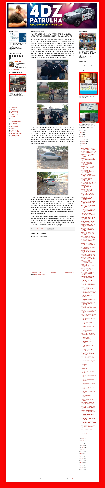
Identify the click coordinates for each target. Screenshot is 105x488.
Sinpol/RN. (14, 123)
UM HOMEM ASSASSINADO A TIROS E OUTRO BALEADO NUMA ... (87, 322)
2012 (81, 469)
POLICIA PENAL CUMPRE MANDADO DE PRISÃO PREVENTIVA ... (86, 269)
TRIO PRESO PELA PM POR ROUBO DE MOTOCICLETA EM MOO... (88, 391)
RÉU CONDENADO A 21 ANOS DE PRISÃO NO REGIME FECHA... (88, 183)
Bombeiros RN (15, 132)
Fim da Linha (14, 109)
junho (82, 440)
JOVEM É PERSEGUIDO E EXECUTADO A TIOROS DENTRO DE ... (87, 349)
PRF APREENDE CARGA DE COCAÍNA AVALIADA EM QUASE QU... (87, 280)
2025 (81, 134)
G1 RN (13, 119)
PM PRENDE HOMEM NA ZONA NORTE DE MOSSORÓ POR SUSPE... (88, 206)
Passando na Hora (16, 111)
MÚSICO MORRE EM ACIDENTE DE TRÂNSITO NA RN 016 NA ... (88, 411)
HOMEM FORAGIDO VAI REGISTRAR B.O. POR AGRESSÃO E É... (86, 163)
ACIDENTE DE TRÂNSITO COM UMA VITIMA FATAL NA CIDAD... (88, 255)
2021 (81, 453)
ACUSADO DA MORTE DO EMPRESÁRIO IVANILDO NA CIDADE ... (88, 318)
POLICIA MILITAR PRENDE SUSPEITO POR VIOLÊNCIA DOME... (87, 186)
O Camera (14, 107)
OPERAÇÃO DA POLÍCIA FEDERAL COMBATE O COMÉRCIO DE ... (86, 179)
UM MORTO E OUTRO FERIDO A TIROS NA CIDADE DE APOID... (88, 258)
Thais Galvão (14, 113)
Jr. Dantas (38, 228)
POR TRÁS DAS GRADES (86, 429)
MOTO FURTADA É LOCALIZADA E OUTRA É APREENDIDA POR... (88, 240)
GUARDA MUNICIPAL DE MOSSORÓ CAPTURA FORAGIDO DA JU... (86, 190)
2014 (81, 465)
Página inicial (53, 272)
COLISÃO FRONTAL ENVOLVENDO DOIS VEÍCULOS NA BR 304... (87, 261)
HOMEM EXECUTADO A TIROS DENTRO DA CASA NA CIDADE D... (88, 375)
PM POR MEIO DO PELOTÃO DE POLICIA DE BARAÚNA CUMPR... (88, 273)
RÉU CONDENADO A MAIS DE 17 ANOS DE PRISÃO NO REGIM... (88, 237)
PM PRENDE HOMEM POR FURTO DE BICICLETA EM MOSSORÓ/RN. (87, 379)
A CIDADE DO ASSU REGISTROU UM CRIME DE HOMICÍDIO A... (88, 152)
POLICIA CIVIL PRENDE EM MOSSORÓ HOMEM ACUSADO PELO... (88, 422)
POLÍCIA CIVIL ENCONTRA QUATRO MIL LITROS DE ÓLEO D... (88, 307)
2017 (81, 460)
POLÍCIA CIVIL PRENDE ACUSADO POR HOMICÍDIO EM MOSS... (87, 399)
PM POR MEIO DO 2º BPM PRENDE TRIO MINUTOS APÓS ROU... (88, 175)
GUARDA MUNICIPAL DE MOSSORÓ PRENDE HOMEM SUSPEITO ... (88, 418)
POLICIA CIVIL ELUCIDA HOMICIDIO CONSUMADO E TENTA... (88, 244)
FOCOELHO (14, 130)
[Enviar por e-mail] (48, 229)
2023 (81, 138)
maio (82, 441)
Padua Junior (14, 137)
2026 (81, 132)
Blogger (71, 478)
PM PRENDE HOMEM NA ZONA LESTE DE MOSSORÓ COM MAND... (88, 202)
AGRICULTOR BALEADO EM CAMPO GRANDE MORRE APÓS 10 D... (87, 233)
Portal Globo (14, 114)
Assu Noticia (14, 126)
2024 (81, 136)
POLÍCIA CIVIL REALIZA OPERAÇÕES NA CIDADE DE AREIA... (88, 371)
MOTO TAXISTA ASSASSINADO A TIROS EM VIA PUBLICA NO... (88, 277)
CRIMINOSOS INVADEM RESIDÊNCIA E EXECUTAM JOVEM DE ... (87, 198)
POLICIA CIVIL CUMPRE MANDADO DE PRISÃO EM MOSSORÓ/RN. (87, 387)
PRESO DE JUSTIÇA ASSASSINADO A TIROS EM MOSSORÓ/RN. (87, 265)
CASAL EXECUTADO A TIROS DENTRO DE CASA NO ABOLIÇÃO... (87, 295)
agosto (83, 146)
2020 (81, 455)
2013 (81, 467)
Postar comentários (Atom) (39, 274)
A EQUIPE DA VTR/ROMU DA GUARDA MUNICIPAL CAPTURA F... (87, 330)
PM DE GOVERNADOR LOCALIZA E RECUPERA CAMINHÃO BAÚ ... (88, 284)
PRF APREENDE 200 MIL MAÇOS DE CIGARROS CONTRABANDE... (88, 337)
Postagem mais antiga (69, 272)
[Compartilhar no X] (51, 229)
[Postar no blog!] (49, 229)
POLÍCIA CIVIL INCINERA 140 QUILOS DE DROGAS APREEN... (87, 155)
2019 (81, 456)
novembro (83, 141)
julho (82, 438)
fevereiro (83, 447)
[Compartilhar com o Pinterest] (53, 229)
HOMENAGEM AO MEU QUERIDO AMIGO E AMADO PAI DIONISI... (88, 315)
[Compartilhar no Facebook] (52, 229)
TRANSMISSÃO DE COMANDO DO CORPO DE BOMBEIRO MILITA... (88, 210)
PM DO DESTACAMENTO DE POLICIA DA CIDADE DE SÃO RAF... (88, 383)
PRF (12, 118)
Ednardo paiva (15, 135)
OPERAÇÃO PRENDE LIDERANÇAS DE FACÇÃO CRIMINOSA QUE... (87, 171)
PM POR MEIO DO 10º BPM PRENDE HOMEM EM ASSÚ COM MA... (87, 229)
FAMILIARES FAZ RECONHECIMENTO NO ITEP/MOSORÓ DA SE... (87, 288)
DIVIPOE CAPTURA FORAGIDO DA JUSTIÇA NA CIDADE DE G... (88, 426)
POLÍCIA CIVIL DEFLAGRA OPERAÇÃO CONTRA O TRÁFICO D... (87, 345)
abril (82, 443)
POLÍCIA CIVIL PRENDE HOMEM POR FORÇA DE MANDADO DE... (88, 167)
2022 (81, 451)
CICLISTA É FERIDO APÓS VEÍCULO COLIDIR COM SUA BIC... (88, 194)
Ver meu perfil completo (14, 69)
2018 (81, 458)
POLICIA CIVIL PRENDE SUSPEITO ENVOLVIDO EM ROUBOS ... (87, 414)
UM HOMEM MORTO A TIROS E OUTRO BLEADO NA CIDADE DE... (88, 251)
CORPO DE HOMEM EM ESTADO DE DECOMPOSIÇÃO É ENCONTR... (88, 303)
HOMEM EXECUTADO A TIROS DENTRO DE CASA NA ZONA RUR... (88, 403)
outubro (83, 143)
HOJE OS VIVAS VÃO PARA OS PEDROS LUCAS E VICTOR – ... (88, 326)
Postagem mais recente (36, 272)
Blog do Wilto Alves (16, 133)
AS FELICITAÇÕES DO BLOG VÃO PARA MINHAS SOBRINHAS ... (88, 435)
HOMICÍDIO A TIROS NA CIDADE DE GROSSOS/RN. (88, 248)
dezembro (83, 139)
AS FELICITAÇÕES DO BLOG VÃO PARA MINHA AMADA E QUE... (88, 222)
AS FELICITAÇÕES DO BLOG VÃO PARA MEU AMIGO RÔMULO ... (88, 149)
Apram (13, 116)
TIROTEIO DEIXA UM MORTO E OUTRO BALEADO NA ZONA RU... (88, 214)
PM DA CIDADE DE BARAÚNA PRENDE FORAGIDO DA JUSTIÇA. (87, 363)
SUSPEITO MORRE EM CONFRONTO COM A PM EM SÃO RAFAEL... (88, 353)
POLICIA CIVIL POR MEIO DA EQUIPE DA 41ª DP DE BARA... (88, 357)
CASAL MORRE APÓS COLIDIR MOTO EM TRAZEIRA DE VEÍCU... (88, 218)
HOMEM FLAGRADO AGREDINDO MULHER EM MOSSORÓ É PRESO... (88, 311)
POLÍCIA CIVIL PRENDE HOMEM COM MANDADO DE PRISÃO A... (88, 407)
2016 (81, 462)
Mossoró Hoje (15, 125)
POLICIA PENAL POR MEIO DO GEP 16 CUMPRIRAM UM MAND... (88, 225)
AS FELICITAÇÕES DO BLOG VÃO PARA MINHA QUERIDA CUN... (88, 292)
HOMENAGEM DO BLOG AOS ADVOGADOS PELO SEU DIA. (88, 334)
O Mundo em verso (16, 121)
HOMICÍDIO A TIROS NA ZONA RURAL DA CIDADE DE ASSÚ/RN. (87, 367)
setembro (83, 145)
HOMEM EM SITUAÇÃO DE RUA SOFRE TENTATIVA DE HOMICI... (88, 341)
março (82, 445)
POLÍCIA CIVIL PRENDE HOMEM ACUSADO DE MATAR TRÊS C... (88, 159)
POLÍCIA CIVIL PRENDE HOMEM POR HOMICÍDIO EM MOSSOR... (88, 395)
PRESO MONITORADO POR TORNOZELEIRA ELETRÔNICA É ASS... (88, 299)
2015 (81, 464)
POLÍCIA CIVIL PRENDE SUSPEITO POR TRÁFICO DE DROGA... (88, 432)
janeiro (83, 449)
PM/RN (13, 128)
